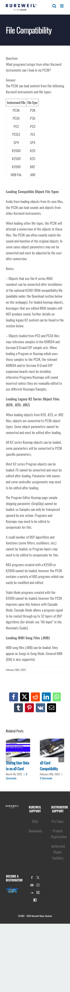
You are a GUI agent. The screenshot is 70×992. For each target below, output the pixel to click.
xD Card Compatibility (49, 765)
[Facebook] (31, 877)
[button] (9, 759)
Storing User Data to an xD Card (17, 765)
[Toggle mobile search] (54, 6)
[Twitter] (37, 877)
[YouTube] (31, 885)
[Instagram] (37, 885)
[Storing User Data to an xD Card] (18, 748)
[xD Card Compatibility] (52, 748)
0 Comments (46, 778)
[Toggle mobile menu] (62, 6)
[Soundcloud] (31, 892)
